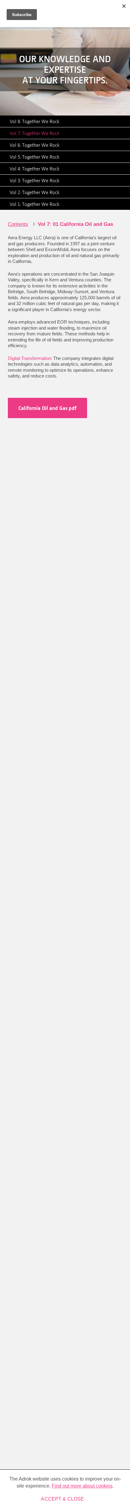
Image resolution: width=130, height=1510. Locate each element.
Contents (18, 224)
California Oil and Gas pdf (47, 408)
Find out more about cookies (82, 1485)
